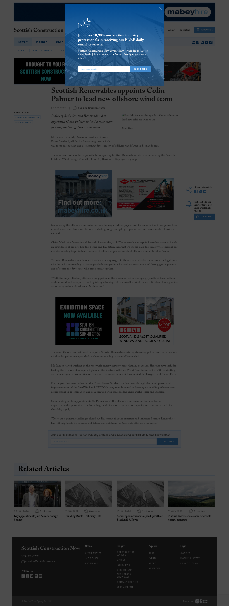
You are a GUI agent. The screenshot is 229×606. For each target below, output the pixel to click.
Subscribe (140, 69)
